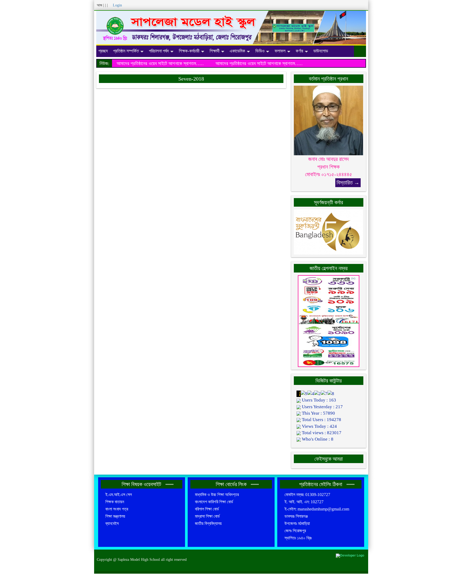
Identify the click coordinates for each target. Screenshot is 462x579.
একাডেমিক (237, 51)
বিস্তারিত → (348, 183)
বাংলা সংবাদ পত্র (116, 509)
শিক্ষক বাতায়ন (114, 501)
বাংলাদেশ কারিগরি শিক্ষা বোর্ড (214, 501)
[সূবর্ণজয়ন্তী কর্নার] (328, 231)
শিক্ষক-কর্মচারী (189, 51)
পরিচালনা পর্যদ (159, 51)
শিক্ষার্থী (215, 51)
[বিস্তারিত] (328, 120)
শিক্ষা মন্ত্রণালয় (115, 516)
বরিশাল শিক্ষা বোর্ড (207, 509)
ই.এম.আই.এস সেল (118, 494)
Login (117, 5)
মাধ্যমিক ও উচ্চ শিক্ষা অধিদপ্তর (217, 494)
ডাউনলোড (320, 51)
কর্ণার (299, 51)
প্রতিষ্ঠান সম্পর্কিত (126, 51)
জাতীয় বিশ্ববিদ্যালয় (208, 523)
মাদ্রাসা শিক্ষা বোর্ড (207, 516)
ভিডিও (259, 51)
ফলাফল (280, 51)
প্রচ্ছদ (103, 51)
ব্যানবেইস (112, 523)
